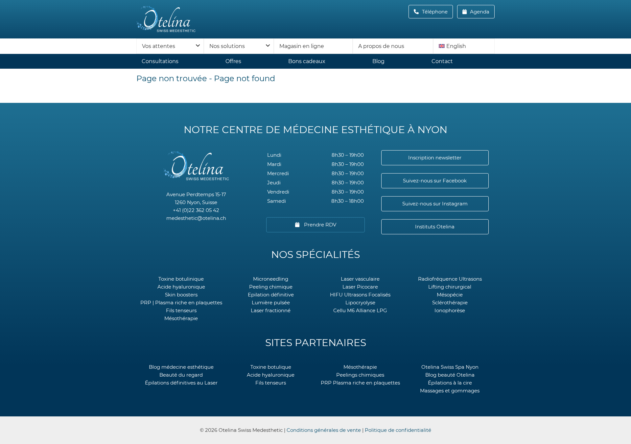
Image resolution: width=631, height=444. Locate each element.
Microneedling (270, 279)
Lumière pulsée (271, 302)
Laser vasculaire (360, 279)
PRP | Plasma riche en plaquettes (181, 302)
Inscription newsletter (434, 157)
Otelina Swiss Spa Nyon (450, 367)
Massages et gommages (449, 390)
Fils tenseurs (181, 310)
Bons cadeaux (306, 61)
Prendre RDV (319, 225)
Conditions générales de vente (324, 430)
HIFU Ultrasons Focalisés (360, 295)
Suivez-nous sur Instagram (435, 203)
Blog (378, 61)
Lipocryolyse (360, 302)
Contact (442, 61)
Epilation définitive (271, 295)
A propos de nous (381, 46)
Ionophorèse (449, 310)
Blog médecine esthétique (181, 367)
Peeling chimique (270, 287)
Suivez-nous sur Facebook (435, 180)
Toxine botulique (270, 367)
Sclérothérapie (450, 302)
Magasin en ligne (301, 46)
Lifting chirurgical (449, 287)
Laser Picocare (360, 287)
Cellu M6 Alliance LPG (360, 310)
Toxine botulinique (181, 279)
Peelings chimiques (360, 375)
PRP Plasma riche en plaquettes (360, 383)
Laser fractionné (271, 310)
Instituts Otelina (435, 226)
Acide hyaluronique (181, 287)
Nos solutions (227, 46)
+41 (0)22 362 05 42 (196, 210)
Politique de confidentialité (398, 430)
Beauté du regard (181, 375)
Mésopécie (450, 295)
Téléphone (437, 12)
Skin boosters (181, 295)
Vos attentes (158, 46)
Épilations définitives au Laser (181, 383)
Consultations (160, 61)
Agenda (479, 12)
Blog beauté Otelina (450, 375)
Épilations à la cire (450, 383)
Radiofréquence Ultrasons (450, 279)
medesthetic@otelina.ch (196, 218)
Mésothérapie (181, 318)
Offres (233, 61)
